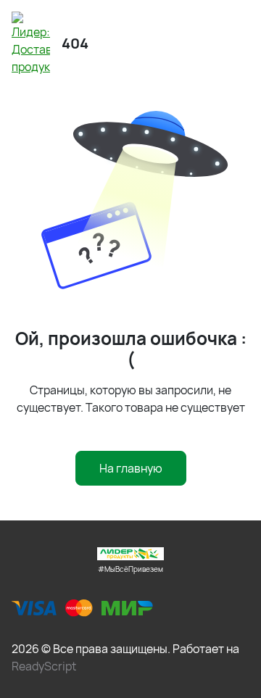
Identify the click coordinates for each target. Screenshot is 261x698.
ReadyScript (44, 666)
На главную (130, 468)
